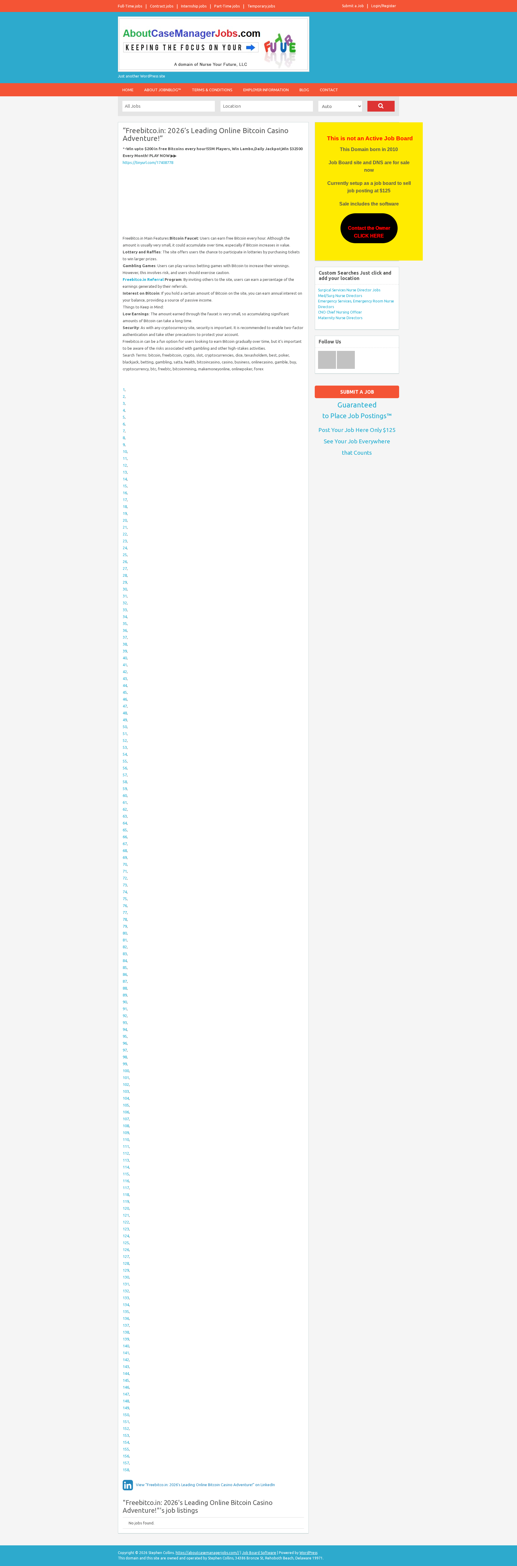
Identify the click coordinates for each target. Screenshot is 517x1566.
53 (125, 747)
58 (125, 782)
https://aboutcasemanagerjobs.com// (207, 1553)
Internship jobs (194, 6)
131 (126, 1284)
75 (125, 899)
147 (126, 1394)
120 (126, 1208)
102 (126, 1084)
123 (126, 1229)
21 (125, 527)
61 (125, 802)
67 (125, 843)
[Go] (381, 106)
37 (125, 637)
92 (125, 1015)
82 (125, 947)
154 (126, 1442)
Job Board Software (259, 1553)
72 (125, 878)
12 (125, 465)
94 (125, 1029)
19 (125, 513)
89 (125, 995)
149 (126, 1408)
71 (125, 871)
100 (126, 1071)
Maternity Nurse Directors (340, 318)
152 (126, 1428)
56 (125, 768)
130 (126, 1277)
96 (125, 1043)
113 (126, 1160)
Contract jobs (162, 6)
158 (126, 1470)
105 (126, 1105)
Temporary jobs (261, 6)
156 (126, 1456)
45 (125, 692)
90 (125, 1002)
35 (125, 623)
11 (125, 458)
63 (125, 816)
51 (125, 733)
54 (125, 754)
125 (126, 1243)
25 (125, 555)
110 (126, 1139)
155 (126, 1449)
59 (125, 788)
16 (125, 493)
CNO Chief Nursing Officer (340, 312)
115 (126, 1174)
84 (125, 960)
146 (126, 1387)
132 (126, 1291)
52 (125, 740)
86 (125, 974)
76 (125, 905)
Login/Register (383, 6)
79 (125, 926)
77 (125, 912)
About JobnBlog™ (162, 90)
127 (126, 1256)
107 (126, 1119)
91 (125, 1009)
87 (125, 981)
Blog (304, 90)
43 (125, 678)
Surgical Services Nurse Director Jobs (349, 290)
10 (125, 451)
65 (125, 830)
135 (126, 1311)
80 (125, 933)
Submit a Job (353, 6)
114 (126, 1167)
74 (125, 892)
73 (125, 885)
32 (125, 603)
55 (125, 761)
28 (125, 575)
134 (126, 1304)
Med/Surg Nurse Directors (340, 296)
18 (125, 506)
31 (125, 596)
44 (125, 685)
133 (126, 1298)
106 (126, 1112)
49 (125, 720)
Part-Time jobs (227, 6)
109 (126, 1132)
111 (126, 1146)
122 (126, 1222)
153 (126, 1435)
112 (126, 1153)
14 (125, 479)
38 (125, 644)
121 (126, 1215)
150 (126, 1415)
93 (125, 1022)
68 (125, 850)
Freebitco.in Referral (143, 279)
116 (126, 1181)
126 (126, 1249)
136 (126, 1318)
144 (126, 1373)
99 (125, 1064)
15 (125, 486)
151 (126, 1421)
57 (125, 775)
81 (125, 940)
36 (125, 630)
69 (125, 857)
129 (126, 1270)
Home (127, 90)
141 (126, 1353)
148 (126, 1401)
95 (125, 1036)
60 (125, 795)
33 (125, 610)
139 (126, 1339)
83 (125, 954)
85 (125, 967)
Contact (329, 90)
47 (125, 706)
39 (125, 651)
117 (126, 1187)
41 (125, 665)
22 (125, 534)
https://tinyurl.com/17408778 (148, 162)
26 (125, 561)
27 (125, 568)
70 (125, 864)
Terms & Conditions (212, 90)
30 (125, 589)
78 (125, 919)
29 (125, 582)
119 (126, 1201)
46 (125, 699)
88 (125, 988)
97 (125, 1050)
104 (126, 1098)
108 (126, 1126)
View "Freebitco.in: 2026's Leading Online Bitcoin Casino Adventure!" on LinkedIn (205, 1485)
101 (126, 1077)
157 (126, 1463)
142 (126, 1359)
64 (125, 823)
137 (126, 1325)
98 (125, 1057)
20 (125, 520)
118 (126, 1194)
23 (125, 541)
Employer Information (266, 90)
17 (125, 499)
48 (125, 713)
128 (126, 1263)
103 (126, 1091)
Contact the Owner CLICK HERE (369, 232)
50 (125, 727)
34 (125, 616)
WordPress (308, 1553)
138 (126, 1332)
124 (126, 1236)
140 (126, 1346)
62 (125, 809)
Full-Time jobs (130, 6)
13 (125, 472)
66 (125, 837)
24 (125, 548)
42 (125, 671)
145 (126, 1380)
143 (126, 1366)
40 (125, 658)
